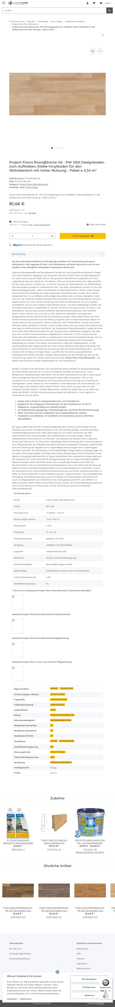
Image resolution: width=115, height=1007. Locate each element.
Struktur (54, 741)
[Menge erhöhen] (52, 236)
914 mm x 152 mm (58, 694)
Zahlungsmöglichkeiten (20, 953)
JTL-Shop (100, 1003)
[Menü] (110, 979)
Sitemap (80, 958)
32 (51, 725)
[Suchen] (109, 10)
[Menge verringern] (12, 236)
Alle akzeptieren (89, 979)
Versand (32, 213)
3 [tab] (57, 148)
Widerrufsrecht (84, 968)
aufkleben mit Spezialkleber (61, 762)
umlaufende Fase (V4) (58, 699)
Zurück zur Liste (17, 21)
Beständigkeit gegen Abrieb (61, 720)
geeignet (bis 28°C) (57, 705)
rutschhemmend (66, 688)
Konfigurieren (89, 987)
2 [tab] (55, 148)
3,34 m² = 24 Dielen (58, 752)
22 (51, 736)
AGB (79, 953)
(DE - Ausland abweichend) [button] (39, 225)
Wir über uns (15, 948)
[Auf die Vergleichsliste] (92, 51)
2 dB (52, 757)
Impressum (12, 998)
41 (51, 731)
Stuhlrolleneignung (67, 741)
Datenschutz (26, 998)
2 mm (53, 710)
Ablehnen (89, 995)
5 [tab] (63, 148)
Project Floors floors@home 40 (34, 184)
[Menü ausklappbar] (3, 1)
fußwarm (54, 688)
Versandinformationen (19, 958)
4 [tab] (60, 148)
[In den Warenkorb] (11, 44)
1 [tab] (52, 148)
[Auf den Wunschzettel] (100, 51)
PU (52, 747)
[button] (87, 3)
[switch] (106, 996)
